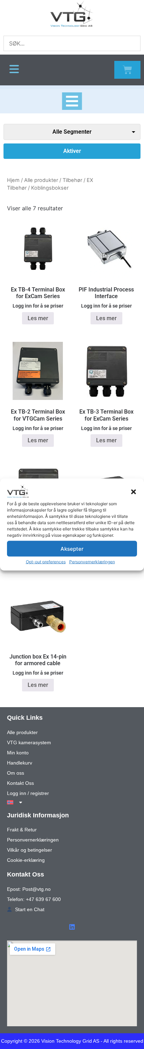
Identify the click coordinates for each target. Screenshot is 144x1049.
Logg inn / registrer (28, 793)
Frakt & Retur (22, 829)
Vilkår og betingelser (29, 850)
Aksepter (72, 548)
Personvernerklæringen (92, 561)
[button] (133, 491)
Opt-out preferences (46, 561)
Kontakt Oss (20, 783)
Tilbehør (72, 180)
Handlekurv (19, 763)
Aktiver (72, 151)
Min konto (18, 752)
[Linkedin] (72, 927)
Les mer (38, 318)
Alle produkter (41, 180)
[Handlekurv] (127, 70)
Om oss (15, 773)
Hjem (13, 180)
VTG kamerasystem (29, 742)
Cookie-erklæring (26, 860)
